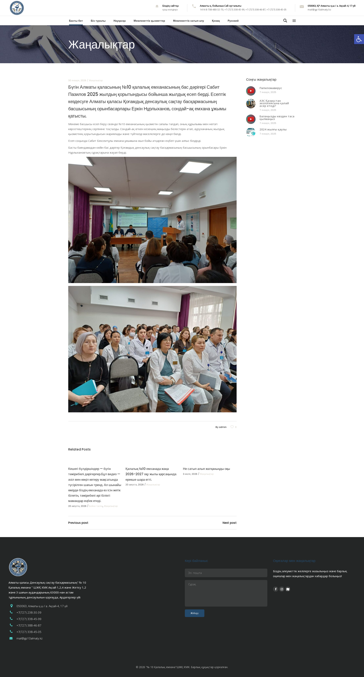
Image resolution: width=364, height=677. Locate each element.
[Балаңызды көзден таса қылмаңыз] (251, 119)
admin (223, 427)
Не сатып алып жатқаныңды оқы (206, 468)
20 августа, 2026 (77, 506)
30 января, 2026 (77, 80)
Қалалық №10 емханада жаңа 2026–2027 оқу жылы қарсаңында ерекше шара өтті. (151, 474)
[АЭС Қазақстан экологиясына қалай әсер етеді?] (251, 103)
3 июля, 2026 (190, 474)
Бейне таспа (96, 506)
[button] (359, 39)
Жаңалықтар (96, 80)
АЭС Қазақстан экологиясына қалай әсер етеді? (274, 103)
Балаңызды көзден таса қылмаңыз (277, 117)
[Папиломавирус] (251, 91)
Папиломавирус (271, 88)
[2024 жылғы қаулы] (251, 132)
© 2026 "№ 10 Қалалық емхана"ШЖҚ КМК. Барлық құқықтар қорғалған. (182, 667)
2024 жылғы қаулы (273, 129)
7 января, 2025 (268, 92)
